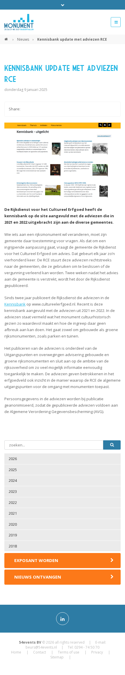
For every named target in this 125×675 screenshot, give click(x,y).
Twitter (39, 109)
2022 (13, 502)
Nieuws (23, 39)
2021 (13, 513)
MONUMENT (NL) (6, 37)
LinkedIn (50, 109)
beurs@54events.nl (41, 647)
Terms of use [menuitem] (68, 652)
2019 (13, 535)
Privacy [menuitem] (97, 652)
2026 (13, 458)
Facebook (27, 109)
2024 (13, 480)
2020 (13, 524)
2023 (13, 491)
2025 (13, 469)
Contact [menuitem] (39, 652)
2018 (13, 546)
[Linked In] (62, 618)
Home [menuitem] (16, 652)
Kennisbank (15, 304)
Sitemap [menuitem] (57, 657)
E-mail (62, 109)
